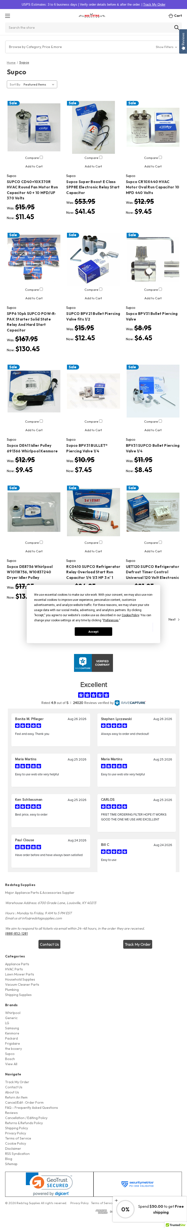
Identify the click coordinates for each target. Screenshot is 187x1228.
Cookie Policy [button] (130, 615)
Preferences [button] (111, 620)
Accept (93, 631)
